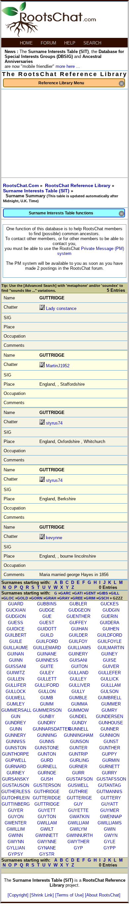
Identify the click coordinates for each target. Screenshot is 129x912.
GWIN (109, 829)
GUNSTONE (47, 747)
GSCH (103, 598)
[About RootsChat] (102, 895)
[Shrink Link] (42, 895)
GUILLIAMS (79, 647)
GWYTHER (78, 841)
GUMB (46, 697)
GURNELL (47, 766)
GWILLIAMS (110, 822)
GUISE (109, 660)
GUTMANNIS (109, 791)
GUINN (15, 660)
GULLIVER (79, 685)
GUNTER (78, 747)
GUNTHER (109, 747)
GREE (77, 598)
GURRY (109, 772)
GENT (91, 593)
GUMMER (111, 704)
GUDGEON (79, 610)
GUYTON (47, 816)
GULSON (109, 691)
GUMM (47, 704)
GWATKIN (79, 816)
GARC (65, 593)
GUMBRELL (109, 697)
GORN (36, 598)
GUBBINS (47, 603)
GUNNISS (15, 741)
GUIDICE (15, 628)
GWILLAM (47, 822)
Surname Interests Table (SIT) (37, 190)
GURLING (79, 760)
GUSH (47, 779)
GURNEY (16, 772)
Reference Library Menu (81, 83)
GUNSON (79, 741)
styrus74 (54, 423)
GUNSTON (15, 747)
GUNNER (110, 729)
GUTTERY (111, 797)
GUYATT (109, 804)
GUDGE (47, 610)
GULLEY (78, 679)
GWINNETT (46, 835)
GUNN (16, 729)
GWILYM (78, 829)
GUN (15, 716)
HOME (27, 43)
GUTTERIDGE (47, 797)
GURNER (78, 766)
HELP (70, 43)
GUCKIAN (15, 610)
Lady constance (61, 308)
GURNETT (109, 766)
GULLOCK (16, 691)
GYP (78, 847)
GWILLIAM (78, 822)
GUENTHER (78, 616)
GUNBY (47, 716)
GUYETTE (78, 810)
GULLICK (110, 679)
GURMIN (110, 760)
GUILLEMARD (47, 647)
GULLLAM (111, 685)
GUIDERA (109, 622)
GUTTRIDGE (47, 804)
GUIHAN (79, 628)
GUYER (15, 810)
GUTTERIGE (79, 797)
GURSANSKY (15, 779)
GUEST (46, 622)
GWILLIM (16, 829)
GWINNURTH (79, 835)
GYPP (110, 847)
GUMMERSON (47, 710)
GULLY (78, 691)
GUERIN (109, 616)
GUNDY (79, 722)
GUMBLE (78, 697)
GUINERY (78, 653)
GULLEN (15, 679)
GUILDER (78, 635)
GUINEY (109, 653)
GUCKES (110, 603)
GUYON (15, 816)
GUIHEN (111, 628)
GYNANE (47, 847)
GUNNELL (78, 729)
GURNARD (15, 766)
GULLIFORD (47, 685)
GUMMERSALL (16, 710)
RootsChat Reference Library (78, 185)
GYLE (109, 841)
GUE (47, 616)
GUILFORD (47, 641)
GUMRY (109, 710)
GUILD (46, 635)
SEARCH (93, 43)
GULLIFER (15, 685)
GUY (78, 804)
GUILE (15, 641)
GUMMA (79, 704)
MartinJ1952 (57, 365)
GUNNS (47, 741)
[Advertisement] (64, 133)
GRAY (64, 598)
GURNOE (47, 772)
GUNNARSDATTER (52, 729)
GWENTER (15, 822)
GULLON (47, 691)
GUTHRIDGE (47, 791)
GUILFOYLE (110, 641)
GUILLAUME (15, 647)
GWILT (47, 829)
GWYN (110, 835)
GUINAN (15, 653)
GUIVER (111, 666)
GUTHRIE (78, 791)
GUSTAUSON (15, 785)
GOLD (22, 598)
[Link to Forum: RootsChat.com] (48, 35)
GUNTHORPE (15, 754)
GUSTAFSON (79, 779)
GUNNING (47, 735)
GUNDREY (15, 722)
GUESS (15, 622)
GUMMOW (78, 710)
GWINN (15, 835)
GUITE (47, 666)
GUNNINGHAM (78, 735)
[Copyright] (19, 895)
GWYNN (16, 841)
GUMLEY (16, 704)
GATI (78, 593)
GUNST (111, 741)
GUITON (79, 666)
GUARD (15, 603)
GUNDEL (78, 716)
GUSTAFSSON (111, 779)
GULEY (47, 672)
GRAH (50, 598)
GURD (47, 760)
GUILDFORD (109, 635)
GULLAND (78, 672)
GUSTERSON (47, 785)
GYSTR (46, 854)
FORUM (49, 43)
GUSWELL (78, 785)
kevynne (54, 537)
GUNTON (47, 754)
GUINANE (47, 653)
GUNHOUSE (111, 722)
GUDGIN (111, 610)
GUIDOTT (47, 628)
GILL (115, 593)
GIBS (103, 593)
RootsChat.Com (21, 185)
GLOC (8, 598)
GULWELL (15, 697)
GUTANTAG (109, 785)
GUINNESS (47, 660)
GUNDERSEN (109, 716)
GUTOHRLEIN (15, 797)
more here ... (68, 66)
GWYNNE (47, 841)
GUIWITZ (16, 672)
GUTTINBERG (16, 804)
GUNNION (109, 735)
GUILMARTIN (111, 647)
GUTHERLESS (15, 791)
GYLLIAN (16, 847)
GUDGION (16, 616)
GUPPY (109, 754)
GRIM (90, 598)
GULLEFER (109, 672)
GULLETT (47, 679)
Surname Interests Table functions (76, 213)
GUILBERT (15, 635)
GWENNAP (111, 816)
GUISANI (78, 660)
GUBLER (78, 603)
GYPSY (15, 854)
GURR (78, 772)
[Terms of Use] (70, 895)
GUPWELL (15, 760)
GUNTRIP (78, 754)
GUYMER (109, 810)
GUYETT (47, 810)
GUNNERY (15, 735)
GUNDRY (47, 722)
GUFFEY (78, 622)
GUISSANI (15, 666)
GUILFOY (78, 641)
